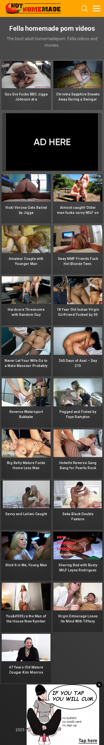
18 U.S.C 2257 (52, 693)
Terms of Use (52, 718)
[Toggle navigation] (96, 8)
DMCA (52, 701)
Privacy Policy (52, 710)
